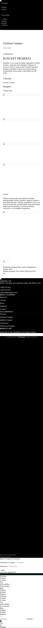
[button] (21, 29)
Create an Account (13, 559)
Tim (1, 582)
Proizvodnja (4, 586)
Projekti (3, 578)
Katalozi (3, 594)
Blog (1, 588)
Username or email (8, 563)
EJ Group (21, 337)
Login (3, 570)
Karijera (3, 590)
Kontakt (3, 592)
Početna (3, 576)
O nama (3, 580)
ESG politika (4, 584)
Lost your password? (8, 572)
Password (4, 566)
